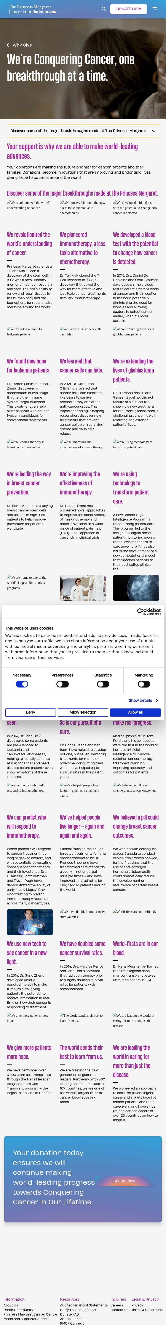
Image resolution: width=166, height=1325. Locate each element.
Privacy (137, 1305)
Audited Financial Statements (84, 1305)
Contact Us (119, 1310)
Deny (30, 712)
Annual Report (71, 1319)
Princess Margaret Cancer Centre (30, 1314)
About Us (10, 1305)
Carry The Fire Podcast (78, 1310)
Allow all (135, 712)
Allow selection (83, 712)
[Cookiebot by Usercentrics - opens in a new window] (142, 611)
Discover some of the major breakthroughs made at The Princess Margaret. (78, 131)
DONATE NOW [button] (128, 9)
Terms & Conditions (147, 1310)
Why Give (22, 45)
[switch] (62, 684)
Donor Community (18, 1310)
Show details (140, 700)
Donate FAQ (69, 1314)
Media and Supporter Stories (25, 1319)
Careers (116, 1305)
